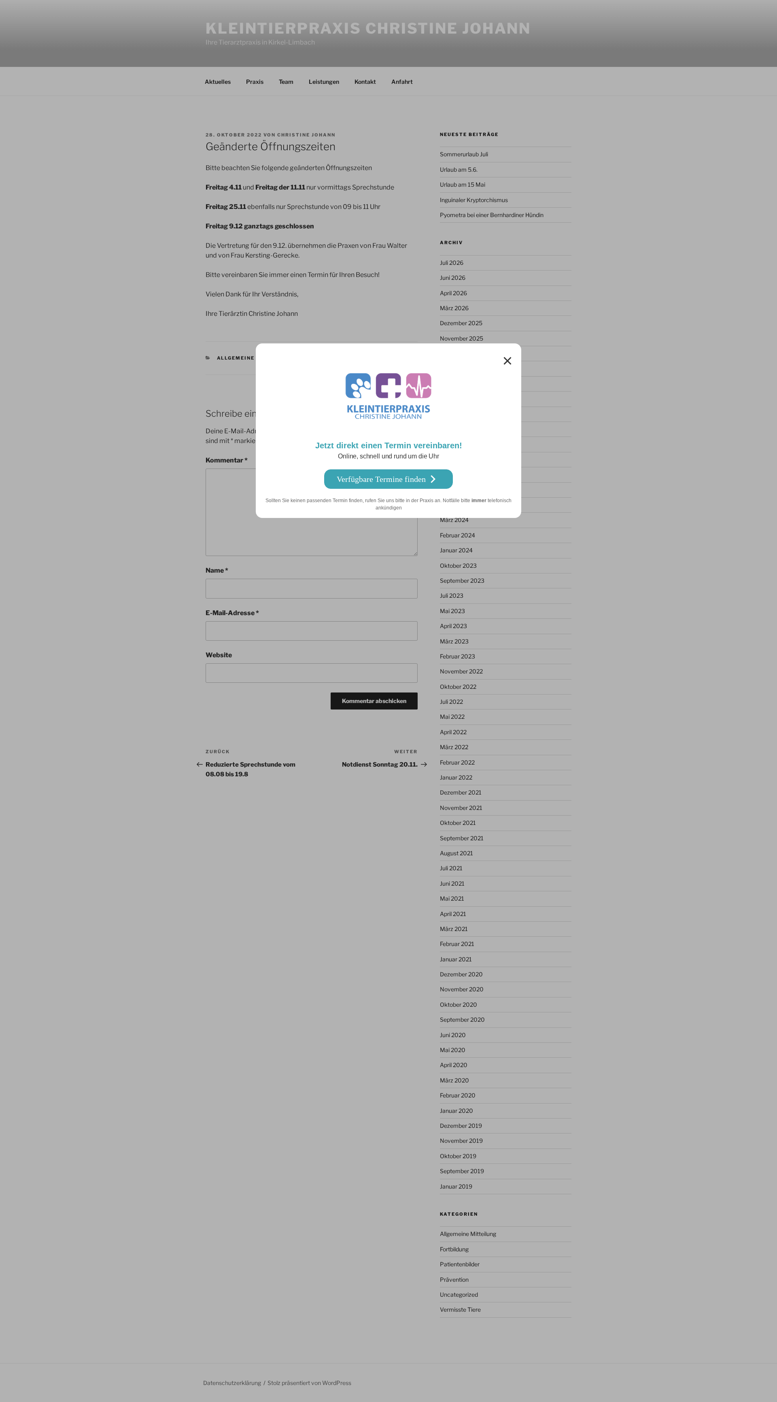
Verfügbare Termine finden (381, 479)
